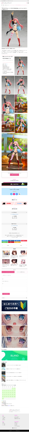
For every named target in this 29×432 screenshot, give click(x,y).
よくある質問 (3, 417)
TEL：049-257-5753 (14, 225)
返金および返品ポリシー (16, 417)
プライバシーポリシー (16, 416)
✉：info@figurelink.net (14, 214)
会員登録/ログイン (16, 422)
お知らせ (3, 416)
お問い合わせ (3, 419)
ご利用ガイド (3, 418)
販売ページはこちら (14, 174)
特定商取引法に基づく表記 (17, 418)
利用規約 (3, 422)
